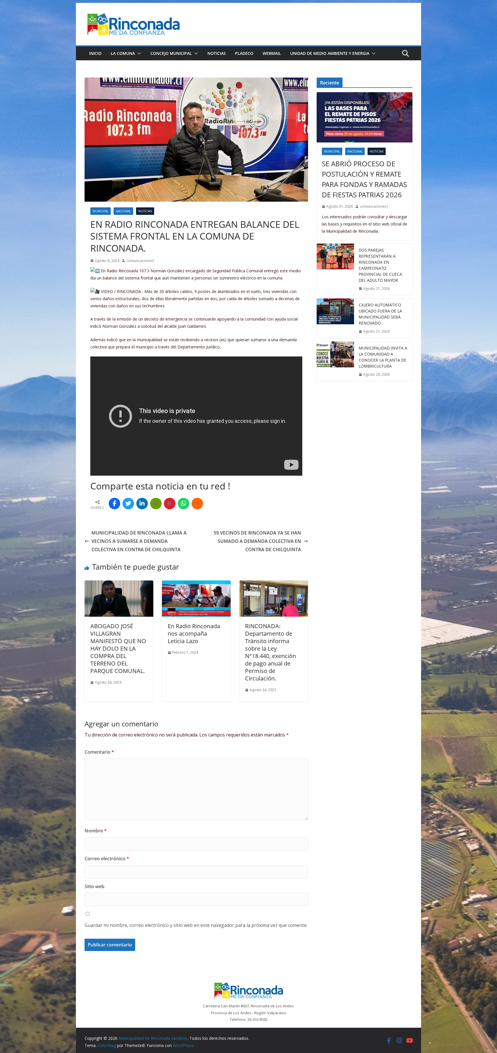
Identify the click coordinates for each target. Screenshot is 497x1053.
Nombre (96, 831)
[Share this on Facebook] (114, 503)
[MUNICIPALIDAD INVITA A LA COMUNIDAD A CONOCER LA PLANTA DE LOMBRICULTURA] (335, 361)
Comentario (99, 752)
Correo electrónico (107, 858)
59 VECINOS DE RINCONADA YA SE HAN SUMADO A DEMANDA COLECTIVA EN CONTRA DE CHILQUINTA (257, 541)
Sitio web (94, 886)
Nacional (123, 211)
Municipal (100, 211)
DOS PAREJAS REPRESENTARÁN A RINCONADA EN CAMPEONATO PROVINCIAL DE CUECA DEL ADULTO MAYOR (380, 265)
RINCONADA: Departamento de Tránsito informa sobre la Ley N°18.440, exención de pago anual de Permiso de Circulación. (270, 652)
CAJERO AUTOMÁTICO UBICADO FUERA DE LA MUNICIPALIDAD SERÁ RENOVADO (380, 314)
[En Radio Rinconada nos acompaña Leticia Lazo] (196, 584)
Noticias (216, 53)
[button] (138, 53)
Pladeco (244, 53)
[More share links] (197, 503)
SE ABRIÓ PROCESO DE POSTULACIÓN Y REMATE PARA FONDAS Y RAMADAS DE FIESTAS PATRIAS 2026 (364, 179)
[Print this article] (156, 503)
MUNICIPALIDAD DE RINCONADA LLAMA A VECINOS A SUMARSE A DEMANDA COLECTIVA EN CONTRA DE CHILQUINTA (139, 541)
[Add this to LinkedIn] (142, 503)
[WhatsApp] (183, 503)
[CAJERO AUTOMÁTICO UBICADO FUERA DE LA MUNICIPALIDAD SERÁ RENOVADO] (335, 318)
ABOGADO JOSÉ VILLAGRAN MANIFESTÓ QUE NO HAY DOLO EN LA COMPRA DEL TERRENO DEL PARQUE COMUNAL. (118, 648)
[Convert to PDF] (169, 503)
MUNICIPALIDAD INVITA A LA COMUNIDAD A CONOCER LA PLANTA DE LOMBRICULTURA (383, 357)
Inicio (95, 53)
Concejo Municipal (171, 53)
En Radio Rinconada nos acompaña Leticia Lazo (194, 633)
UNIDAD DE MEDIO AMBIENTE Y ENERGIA (329, 53)
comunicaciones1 (140, 260)
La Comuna (123, 53)
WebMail (272, 53)
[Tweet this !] (128, 503)
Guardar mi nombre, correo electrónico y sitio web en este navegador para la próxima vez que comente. (196, 925)
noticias (145, 211)
